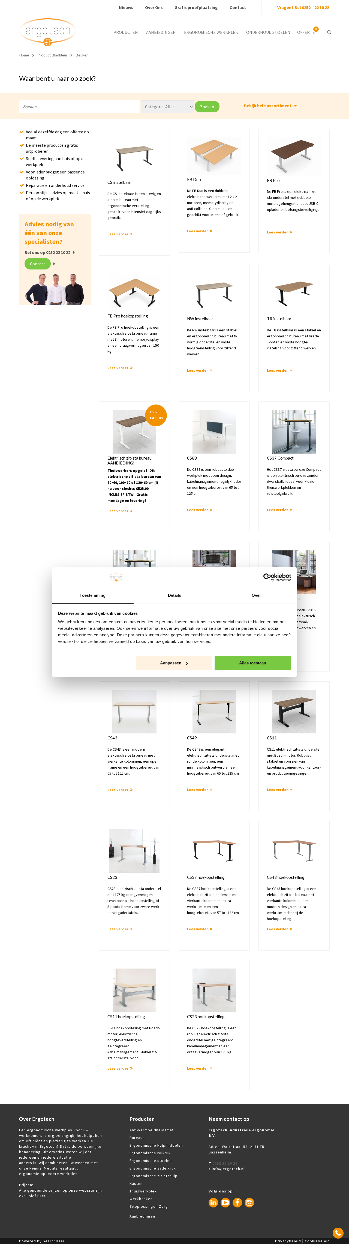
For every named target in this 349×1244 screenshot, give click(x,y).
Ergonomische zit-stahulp (153, 1175)
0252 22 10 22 (224, 1163)
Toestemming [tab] (93, 595)
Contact (238, 7)
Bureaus (137, 1137)
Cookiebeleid (317, 1241)
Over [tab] (256, 595)
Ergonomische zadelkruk (153, 1168)
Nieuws (126, 7)
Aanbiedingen (161, 32)
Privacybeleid (288, 1241)
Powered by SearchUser (42, 1241)
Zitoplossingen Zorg (149, 1206)
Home (24, 55)
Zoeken (207, 106)
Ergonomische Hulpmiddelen (156, 1145)
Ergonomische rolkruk (150, 1152)
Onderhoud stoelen (268, 32)
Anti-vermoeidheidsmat (152, 1130)
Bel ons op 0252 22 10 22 (47, 252)
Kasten (136, 1183)
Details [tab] (174, 595)
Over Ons (154, 7)
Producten (125, 32)
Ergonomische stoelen (151, 1160)
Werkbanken (141, 1198)
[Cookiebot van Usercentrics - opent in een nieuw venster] (267, 577)
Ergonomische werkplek (211, 32)
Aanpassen (170, 663)
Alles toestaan (252, 663)
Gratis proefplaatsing (196, 7)
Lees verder (117, 234)
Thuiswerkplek (143, 1191)
